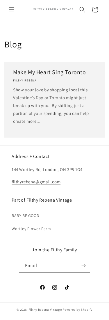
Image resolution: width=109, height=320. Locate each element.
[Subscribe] (83, 266)
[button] (11, 9)
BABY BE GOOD (25, 215)
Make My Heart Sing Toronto (49, 72)
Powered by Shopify (77, 309)
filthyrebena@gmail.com (36, 181)
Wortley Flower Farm (31, 228)
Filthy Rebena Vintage (45, 309)
